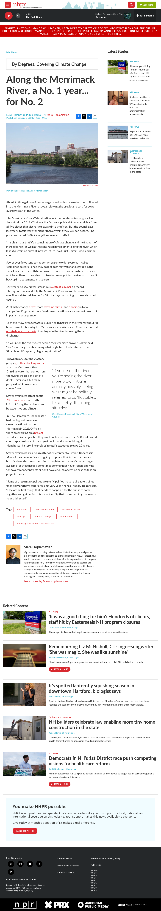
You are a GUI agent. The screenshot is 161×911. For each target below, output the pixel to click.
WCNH (94, 870)
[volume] (18, 15)
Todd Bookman (56, 769)
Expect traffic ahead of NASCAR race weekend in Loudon (140, 135)
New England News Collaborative (35, 523)
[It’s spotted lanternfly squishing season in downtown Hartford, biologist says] (24, 694)
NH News (12, 52)
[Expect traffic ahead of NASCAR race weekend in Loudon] (118, 132)
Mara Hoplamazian (58, 115)
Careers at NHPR (65, 872)
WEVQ (94, 888)
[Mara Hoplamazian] (13, 554)
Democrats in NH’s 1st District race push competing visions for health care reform (102, 761)
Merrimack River (45, 509)
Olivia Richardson (57, 627)
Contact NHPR (64, 858)
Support (147, 4)
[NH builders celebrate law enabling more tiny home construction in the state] (118, 156)
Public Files (96, 865)
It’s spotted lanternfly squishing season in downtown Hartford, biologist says (91, 688)
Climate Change (43, 516)
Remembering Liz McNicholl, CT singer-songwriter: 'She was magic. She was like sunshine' (102, 649)
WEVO (94, 885)
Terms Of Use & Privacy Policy (105, 858)
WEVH (94, 878)
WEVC (94, 873)
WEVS (94, 890)
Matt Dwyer (55, 696)
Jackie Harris (55, 732)
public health (67, 516)
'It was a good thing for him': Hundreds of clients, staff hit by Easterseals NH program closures (140, 73)
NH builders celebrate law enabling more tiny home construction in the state (140, 164)
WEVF (94, 875)
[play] (8, 16)
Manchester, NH (71, 509)
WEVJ (93, 880)
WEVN (94, 883)
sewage (21, 516)
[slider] (23, 15)
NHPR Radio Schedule (68, 865)
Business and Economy (136, 152)
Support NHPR (25, 831)
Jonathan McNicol (57, 657)
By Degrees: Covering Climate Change (49, 64)
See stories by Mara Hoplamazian (46, 581)
